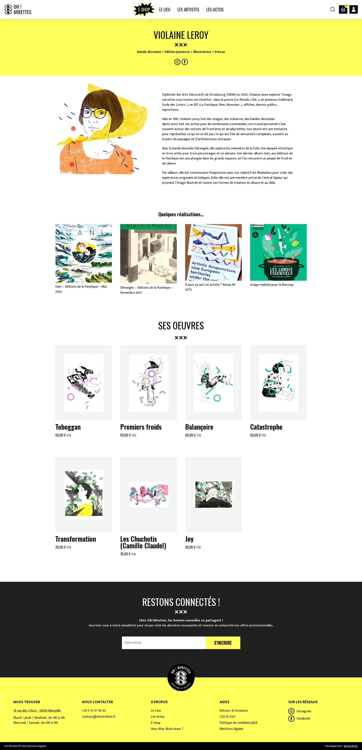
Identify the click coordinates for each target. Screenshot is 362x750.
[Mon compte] (353, 9)
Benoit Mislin (351, 746)
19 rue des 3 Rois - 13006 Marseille (37, 710)
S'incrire (223, 642)
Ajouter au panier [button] (83, 445)
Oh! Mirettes (17, 9)
